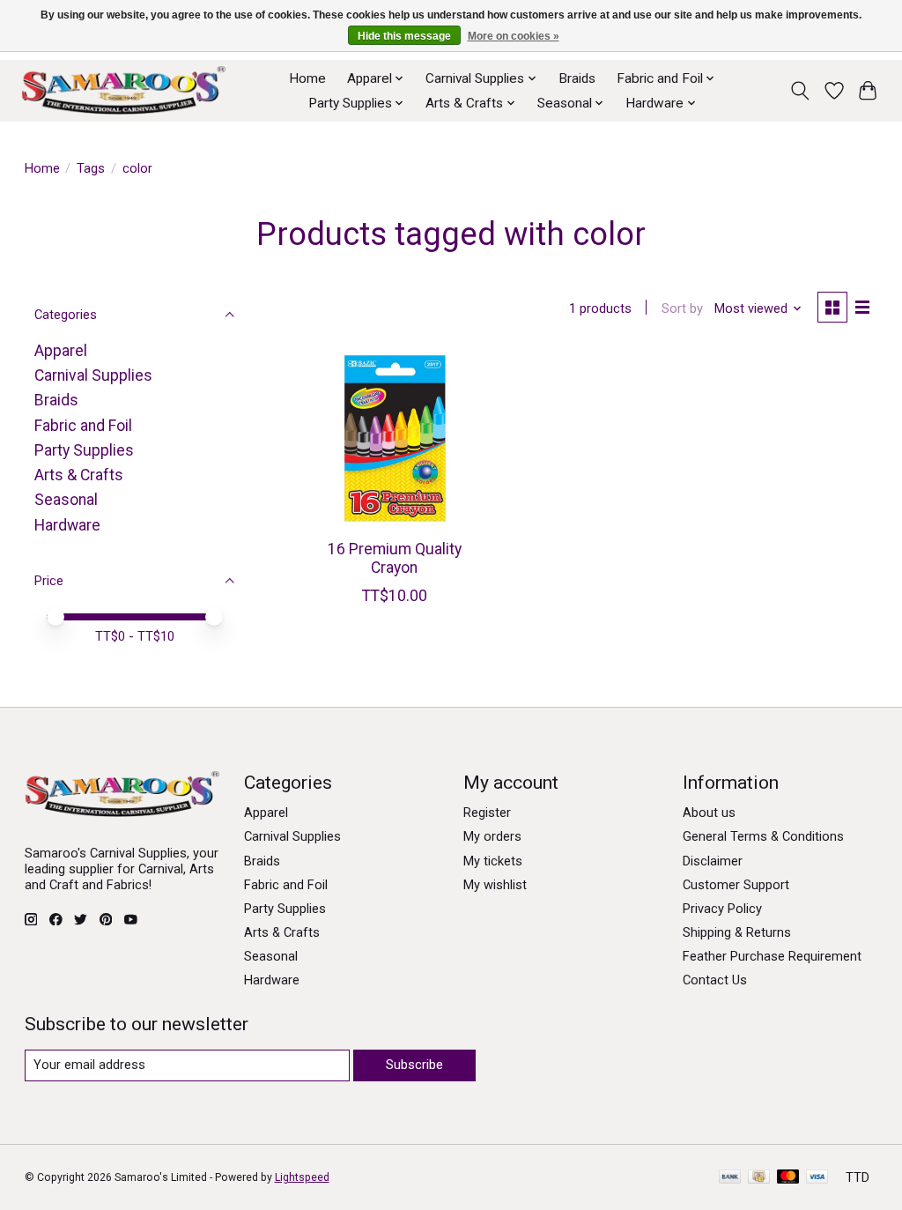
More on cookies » (513, 36)
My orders (492, 836)
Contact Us (715, 980)
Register (487, 812)
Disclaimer (713, 861)
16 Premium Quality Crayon (395, 558)
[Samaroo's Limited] (123, 90)
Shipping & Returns (737, 932)
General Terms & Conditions (763, 836)
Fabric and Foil (83, 425)
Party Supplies (84, 450)
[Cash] (759, 1177)
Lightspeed (302, 1177)
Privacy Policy (722, 909)
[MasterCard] (788, 1177)
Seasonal (66, 499)
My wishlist (495, 885)
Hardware (67, 525)
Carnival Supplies (93, 375)
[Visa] (817, 1177)
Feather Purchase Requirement (772, 956)
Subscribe (414, 1065)
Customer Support (736, 885)
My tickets (492, 861)
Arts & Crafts (78, 475)
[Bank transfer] (730, 1177)
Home (307, 78)
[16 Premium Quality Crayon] (394, 438)
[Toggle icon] (799, 91)
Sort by (682, 308)
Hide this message (404, 36)
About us (709, 812)
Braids (576, 78)
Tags (91, 168)
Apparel (60, 351)
